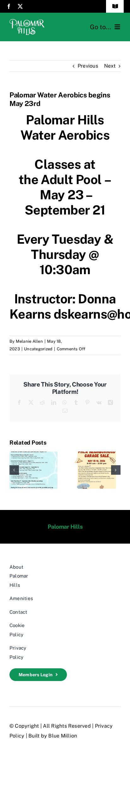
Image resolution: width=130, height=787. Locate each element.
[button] (14, 470)
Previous (88, 66)
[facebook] (8, 6)
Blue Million (62, 736)
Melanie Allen (29, 341)
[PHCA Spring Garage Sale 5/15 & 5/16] (97, 455)
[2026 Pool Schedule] (33, 455)
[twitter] (20, 6)
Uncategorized (38, 349)
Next (109, 66)
